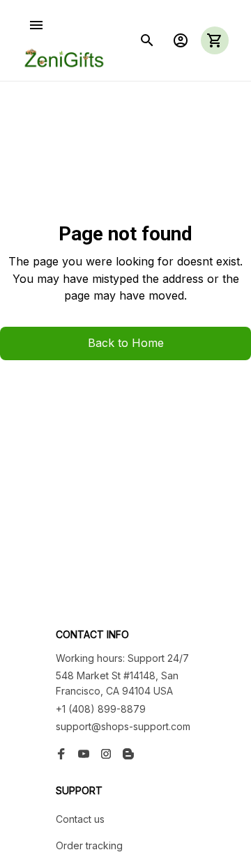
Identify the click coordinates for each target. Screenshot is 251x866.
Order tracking (89, 845)
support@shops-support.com (123, 726)
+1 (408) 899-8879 (101, 709)
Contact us (80, 819)
